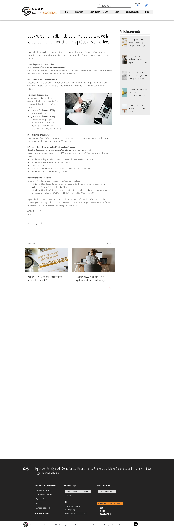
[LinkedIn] (136, 524)
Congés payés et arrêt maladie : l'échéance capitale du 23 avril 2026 (45, 278)
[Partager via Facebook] (28, 223)
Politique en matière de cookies (88, 524)
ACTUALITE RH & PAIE (34, 211)
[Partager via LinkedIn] (42, 223)
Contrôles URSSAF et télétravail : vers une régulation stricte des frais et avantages (92, 278)
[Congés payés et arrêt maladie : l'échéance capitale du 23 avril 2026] (46, 260)
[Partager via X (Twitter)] (35, 223)
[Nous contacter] (147, 5)
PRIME (29, 214)
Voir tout (109, 243)
